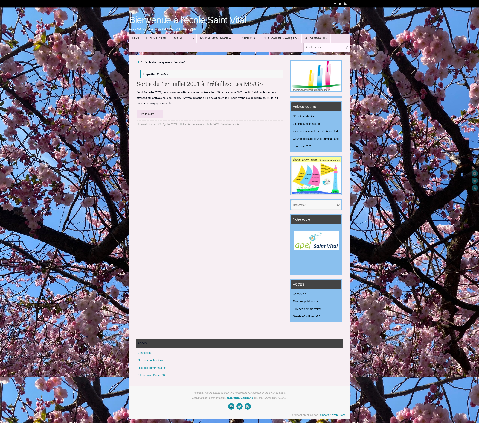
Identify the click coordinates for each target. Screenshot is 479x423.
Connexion (299, 293)
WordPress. (339, 414)
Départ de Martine (304, 116)
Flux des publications (305, 301)
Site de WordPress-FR (307, 316)
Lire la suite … (148, 114)
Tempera (323, 414)
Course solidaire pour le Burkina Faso (316, 138)
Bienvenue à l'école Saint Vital (187, 20)
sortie (236, 124)
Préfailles (225, 124)
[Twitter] (340, 3)
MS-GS (214, 124)
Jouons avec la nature (306, 123)
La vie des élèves (193, 124)
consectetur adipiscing (240, 397)
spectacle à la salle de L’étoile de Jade (316, 131)
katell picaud (148, 124)
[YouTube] (335, 3)
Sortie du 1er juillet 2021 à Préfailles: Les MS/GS (200, 83)
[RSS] (345, 3)
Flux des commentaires (307, 308)
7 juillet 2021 (169, 124)
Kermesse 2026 (302, 146)
